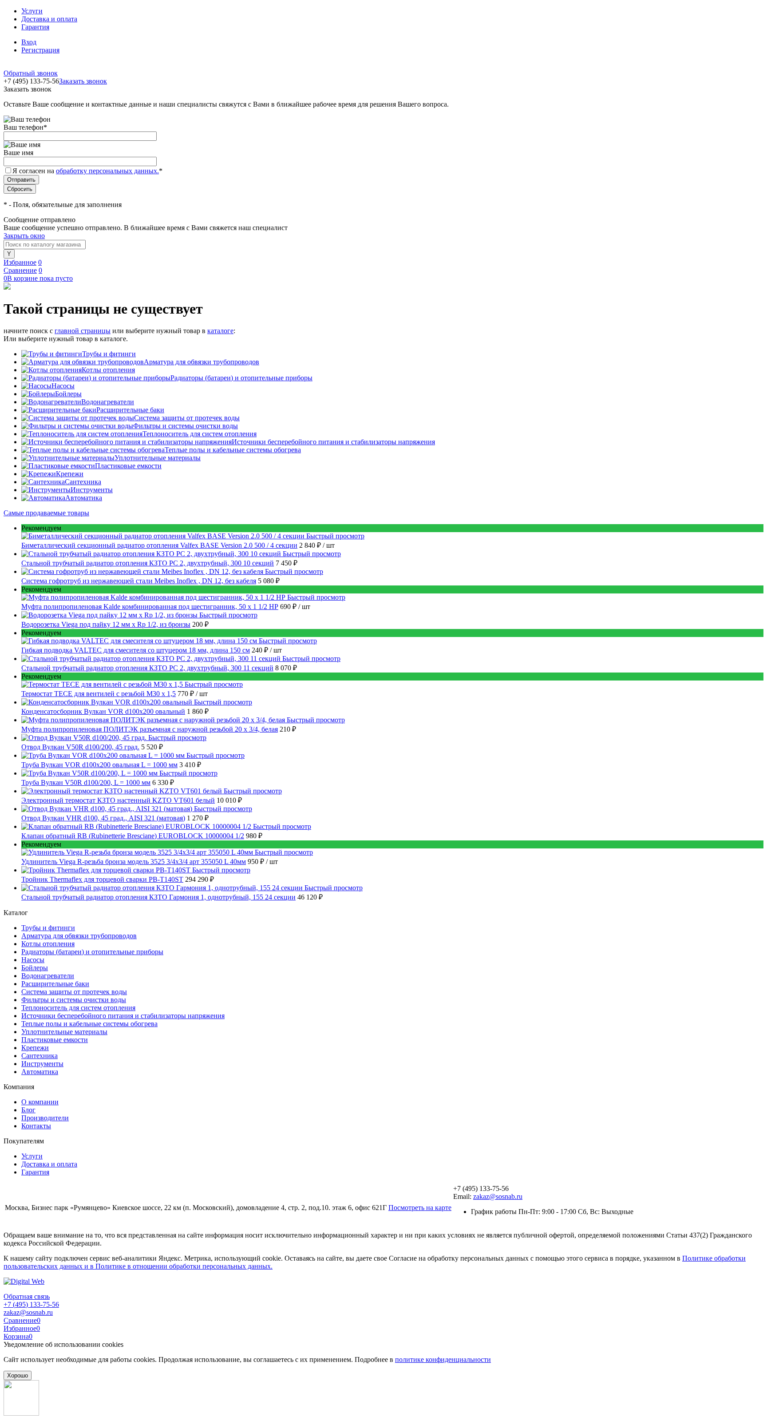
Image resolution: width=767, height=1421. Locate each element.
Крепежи (69, 474)
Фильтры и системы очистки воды (185, 426)
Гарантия (35, 27)
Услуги (32, 11)
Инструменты (92, 490)
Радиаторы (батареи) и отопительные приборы (241, 378)
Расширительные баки (130, 410)
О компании (40, 1102)
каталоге (220, 330)
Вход (28, 42)
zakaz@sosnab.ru (497, 1196)
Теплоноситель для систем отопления (199, 434)
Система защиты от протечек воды (187, 418)
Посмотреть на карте (419, 1207)
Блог (28, 1110)
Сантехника (83, 482)
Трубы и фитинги (109, 354)
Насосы (63, 386)
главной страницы (83, 330)
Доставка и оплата (49, 19)
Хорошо (17, 1375)
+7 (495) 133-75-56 (31, 1304)
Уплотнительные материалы (158, 458)
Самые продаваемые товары (46, 513)
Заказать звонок (83, 81)
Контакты (36, 1126)
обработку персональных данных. (107, 171)
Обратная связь (27, 1296)
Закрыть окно (24, 235)
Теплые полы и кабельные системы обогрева (233, 450)
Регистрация (40, 50)
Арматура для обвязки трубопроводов (201, 362)
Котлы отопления (108, 370)
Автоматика (83, 498)
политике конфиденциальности (443, 1359)
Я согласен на (87, 171)
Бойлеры (68, 394)
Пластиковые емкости (128, 466)
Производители (45, 1118)
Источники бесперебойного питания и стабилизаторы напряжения (333, 442)
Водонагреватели (107, 402)
